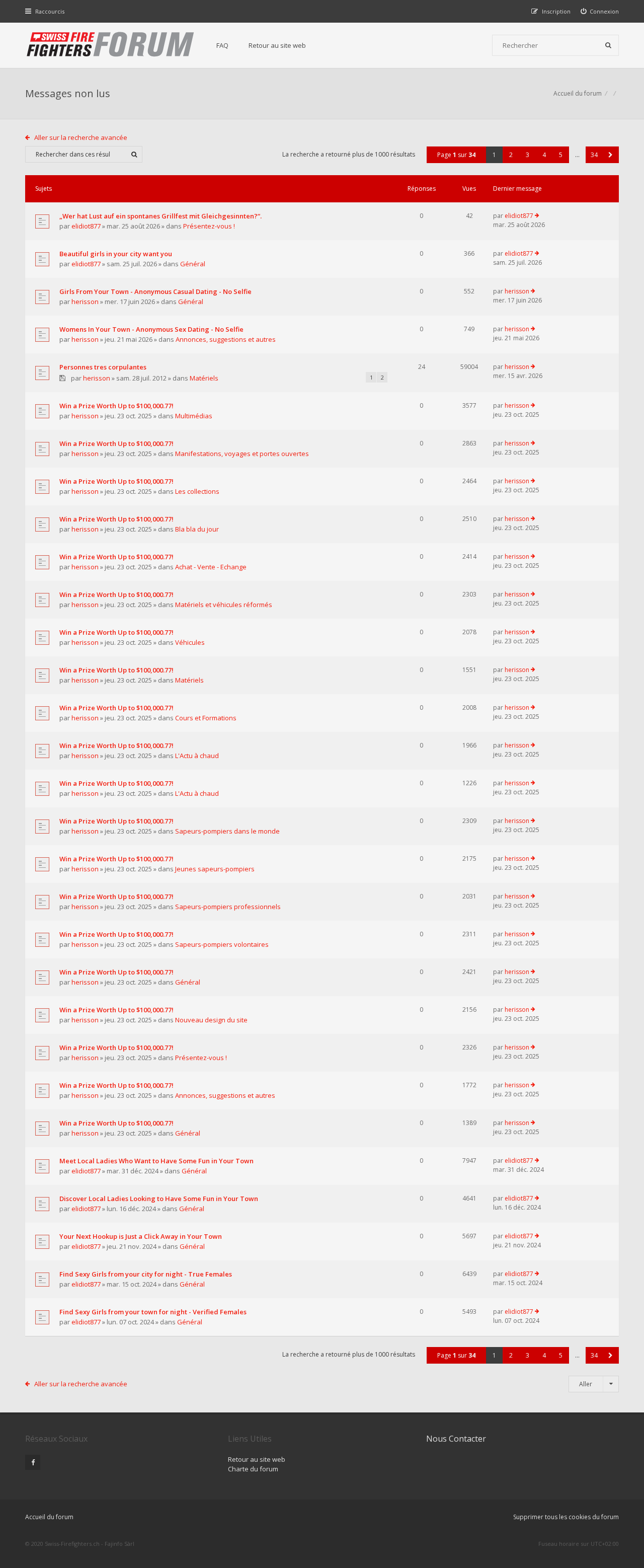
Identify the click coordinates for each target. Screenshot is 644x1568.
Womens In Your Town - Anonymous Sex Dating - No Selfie (151, 329)
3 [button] (527, 155)
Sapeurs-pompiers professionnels (228, 906)
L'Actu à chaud (197, 755)
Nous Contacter (456, 1438)
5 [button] (560, 155)
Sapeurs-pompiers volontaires (222, 944)
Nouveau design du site (211, 1019)
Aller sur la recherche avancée (80, 137)
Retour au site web (277, 45)
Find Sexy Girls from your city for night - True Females (145, 1274)
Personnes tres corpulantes (102, 366)
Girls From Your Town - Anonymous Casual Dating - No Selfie (155, 291)
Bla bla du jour (197, 529)
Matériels (204, 378)
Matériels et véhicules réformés (223, 604)
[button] (610, 154)
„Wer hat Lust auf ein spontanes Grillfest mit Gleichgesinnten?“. (160, 215)
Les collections (197, 491)
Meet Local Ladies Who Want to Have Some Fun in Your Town (156, 1160)
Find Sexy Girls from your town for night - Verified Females (153, 1311)
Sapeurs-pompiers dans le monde (227, 831)
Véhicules (190, 642)
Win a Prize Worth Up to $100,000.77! (116, 405)
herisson (85, 301)
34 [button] (594, 155)
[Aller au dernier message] (537, 215)
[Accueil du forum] (110, 45)
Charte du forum (253, 1468)
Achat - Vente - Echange (211, 566)
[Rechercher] (608, 45)
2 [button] (511, 155)
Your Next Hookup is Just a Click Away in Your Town (140, 1236)
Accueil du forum (577, 93)
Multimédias (193, 415)
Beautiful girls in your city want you (115, 253)
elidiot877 (86, 226)
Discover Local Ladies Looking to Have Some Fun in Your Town (158, 1198)
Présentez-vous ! (209, 226)
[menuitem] (600, 11)
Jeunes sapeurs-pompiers (215, 868)
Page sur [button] (456, 155)
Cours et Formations (205, 717)
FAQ (222, 45)
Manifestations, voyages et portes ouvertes (242, 453)
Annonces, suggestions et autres (226, 339)
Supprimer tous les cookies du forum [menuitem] (566, 1517)
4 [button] (544, 155)
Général (192, 263)
